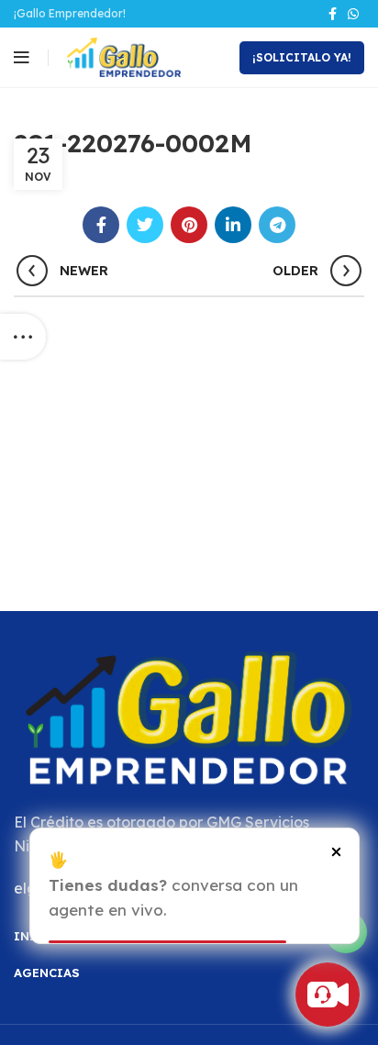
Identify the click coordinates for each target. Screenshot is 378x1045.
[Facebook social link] (332, 14)
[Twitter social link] (145, 224)
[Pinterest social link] (189, 224)
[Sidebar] (23, 337)
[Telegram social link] (277, 224)
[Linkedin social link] (233, 224)
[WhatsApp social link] (353, 14)
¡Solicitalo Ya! (301, 57)
